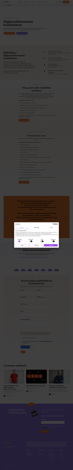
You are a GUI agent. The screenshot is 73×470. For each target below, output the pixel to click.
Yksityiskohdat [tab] (36, 227)
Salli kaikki (51, 245)
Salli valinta (36, 245)
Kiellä (22, 245)
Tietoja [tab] (51, 227)
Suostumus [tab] (22, 227)
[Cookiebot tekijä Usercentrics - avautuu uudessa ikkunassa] (53, 224)
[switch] (29, 241)
